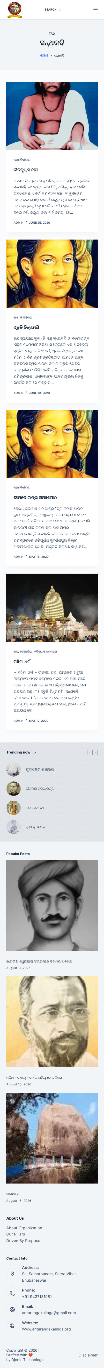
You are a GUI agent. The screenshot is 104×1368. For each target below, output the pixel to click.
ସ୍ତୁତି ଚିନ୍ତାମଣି (27, 327)
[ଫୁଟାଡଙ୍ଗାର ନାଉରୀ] (13, 769)
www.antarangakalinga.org (46, 1329)
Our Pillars (15, 1234)
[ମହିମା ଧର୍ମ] (52, 608)
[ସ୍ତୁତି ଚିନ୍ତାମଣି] (52, 274)
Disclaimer (88, 1355)
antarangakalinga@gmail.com (49, 1312)
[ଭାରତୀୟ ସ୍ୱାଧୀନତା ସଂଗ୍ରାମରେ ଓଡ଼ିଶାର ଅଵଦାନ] (52, 905)
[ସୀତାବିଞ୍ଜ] (52, 1138)
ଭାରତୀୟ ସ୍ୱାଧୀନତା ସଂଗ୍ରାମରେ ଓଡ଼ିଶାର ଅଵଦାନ (39, 961)
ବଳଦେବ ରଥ (35, 807)
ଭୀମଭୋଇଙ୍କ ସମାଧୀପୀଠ (35, 497)
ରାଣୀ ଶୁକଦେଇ (36, 827)
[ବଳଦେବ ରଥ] (13, 808)
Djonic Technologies (28, 1359)
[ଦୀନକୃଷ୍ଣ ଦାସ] (52, 116)
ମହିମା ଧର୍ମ (22, 661)
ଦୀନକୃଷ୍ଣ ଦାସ (26, 169)
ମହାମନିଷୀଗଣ (22, 159)
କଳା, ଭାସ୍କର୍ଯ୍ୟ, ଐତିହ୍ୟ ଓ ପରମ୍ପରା (35, 651)
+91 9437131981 (37, 1296)
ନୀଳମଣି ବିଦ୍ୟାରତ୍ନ (40, 788)
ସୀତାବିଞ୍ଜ (12, 1194)
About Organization (24, 1227)
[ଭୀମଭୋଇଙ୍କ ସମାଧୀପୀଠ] (52, 444)
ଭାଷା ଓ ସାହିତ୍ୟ (23, 317)
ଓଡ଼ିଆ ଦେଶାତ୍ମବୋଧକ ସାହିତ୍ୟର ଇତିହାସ (34, 1078)
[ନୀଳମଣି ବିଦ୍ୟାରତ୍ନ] (13, 788)
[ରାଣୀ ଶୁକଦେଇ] (13, 827)
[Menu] (95, 9)
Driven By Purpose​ (23, 1240)
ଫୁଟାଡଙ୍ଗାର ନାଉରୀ (40, 769)
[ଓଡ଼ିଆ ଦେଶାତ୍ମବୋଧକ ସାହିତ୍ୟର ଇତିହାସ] (52, 1021)
